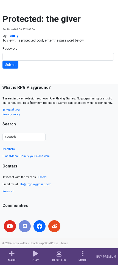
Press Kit (8, 191)
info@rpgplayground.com (35, 184)
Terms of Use (11, 110)
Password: (10, 49)
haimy (12, 35)
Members (8, 149)
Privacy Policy (11, 114)
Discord (42, 177)
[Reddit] (54, 226)
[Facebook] (39, 226)
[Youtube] (9, 226)
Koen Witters (21, 243)
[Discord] (24, 226)
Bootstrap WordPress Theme (49, 243)
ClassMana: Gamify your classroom (26, 156)
